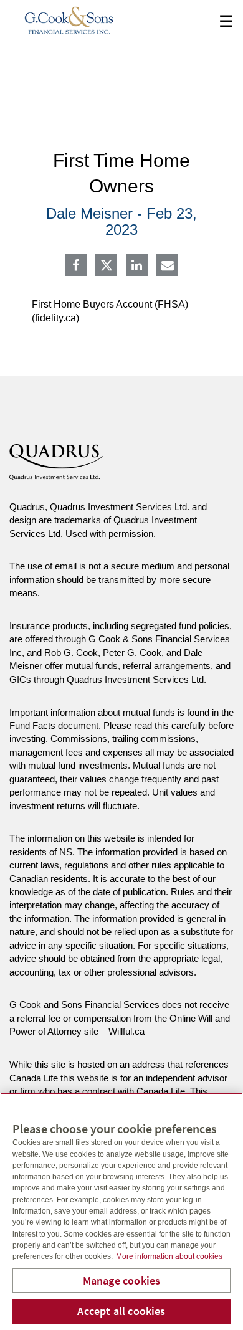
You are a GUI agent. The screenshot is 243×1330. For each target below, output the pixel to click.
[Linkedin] (136, 266)
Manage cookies (122, 1280)
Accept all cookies (121, 1311)
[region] (121, 1211)
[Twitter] (106, 265)
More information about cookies (169, 1256)
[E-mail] (167, 266)
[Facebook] (75, 266)
